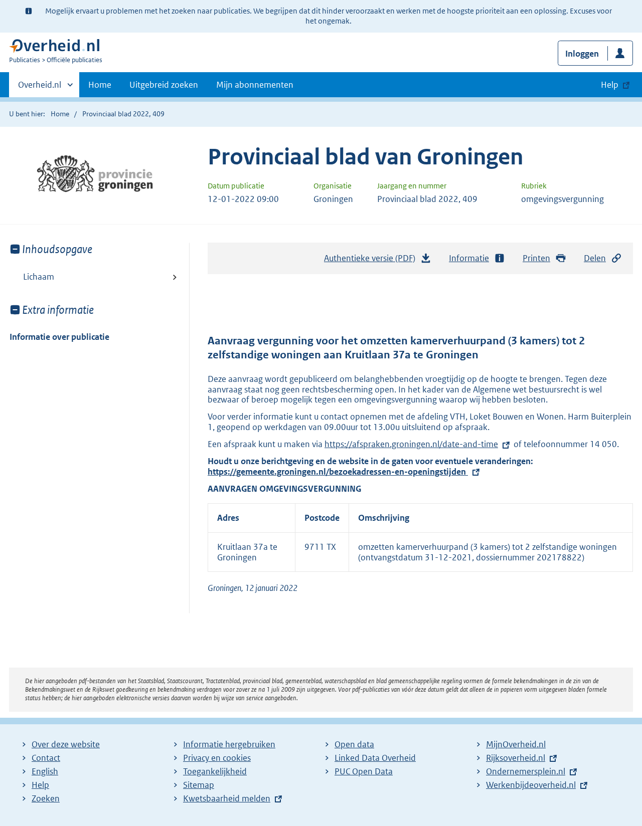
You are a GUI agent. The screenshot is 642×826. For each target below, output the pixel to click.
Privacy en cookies (217, 757)
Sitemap (198, 784)
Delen (595, 258)
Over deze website (66, 744)
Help (40, 784)
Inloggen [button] (582, 53)
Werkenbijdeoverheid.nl (531, 784)
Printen (536, 258)
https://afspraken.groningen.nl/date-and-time (411, 444)
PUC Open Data (364, 771)
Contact (46, 757)
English (45, 771)
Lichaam (38, 276)
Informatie (469, 258)
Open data (354, 744)
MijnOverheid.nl (516, 744)
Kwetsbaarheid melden (226, 798)
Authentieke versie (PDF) (372, 261)
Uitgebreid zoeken (163, 84)
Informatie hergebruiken (229, 744)
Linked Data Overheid (375, 757)
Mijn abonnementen (254, 84)
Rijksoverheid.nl (515, 757)
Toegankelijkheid (215, 771)
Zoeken (46, 798)
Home (99, 84)
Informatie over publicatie (59, 336)
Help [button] (609, 84)
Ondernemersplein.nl (525, 771)
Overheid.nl (39, 88)
